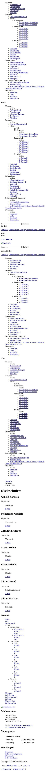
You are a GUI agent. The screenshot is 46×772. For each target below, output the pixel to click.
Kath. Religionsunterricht (19, 73)
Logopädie (13, 67)
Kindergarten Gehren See (28, 25)
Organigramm (15, 7)
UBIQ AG (26, 765)
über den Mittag (15, 85)
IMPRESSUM (6, 769)
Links (12, 94)
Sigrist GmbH (12, 765)
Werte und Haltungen (17, 9)
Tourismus (41, 230)
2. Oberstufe (23, 45)
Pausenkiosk (14, 69)
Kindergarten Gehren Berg (28, 23)
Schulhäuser (14, 11)
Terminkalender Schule (13, 88)
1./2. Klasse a (23, 29)
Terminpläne (14, 98)
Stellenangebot (15, 59)
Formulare (13, 92)
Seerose (17, 230)
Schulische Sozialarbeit (18, 65)
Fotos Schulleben (11, 758)
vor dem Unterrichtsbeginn (19, 83)
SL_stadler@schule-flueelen (15, 727)
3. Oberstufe (23, 47)
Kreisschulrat (14, 57)
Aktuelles (13, 13)
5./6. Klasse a (23, 37)
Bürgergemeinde (26, 230)
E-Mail (7, 509)
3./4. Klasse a (23, 33)
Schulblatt (13, 75)
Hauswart (13, 49)
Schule (11, 230)
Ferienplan (13, 79)
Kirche (34, 230)
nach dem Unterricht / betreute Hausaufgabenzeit (27, 87)
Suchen (25, 224)
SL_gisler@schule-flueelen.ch (21, 725)
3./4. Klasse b (23, 35)
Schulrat (13, 55)
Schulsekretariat (15, 53)
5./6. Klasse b (23, 39)
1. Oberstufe (23, 43)
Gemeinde (4, 230)
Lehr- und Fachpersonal (18, 17)
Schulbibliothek (15, 71)
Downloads (9, 756)
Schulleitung (14, 51)
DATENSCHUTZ (19, 769)
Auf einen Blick (15, 5)
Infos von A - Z (15, 77)
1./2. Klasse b (23, 31)
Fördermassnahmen (17, 63)
